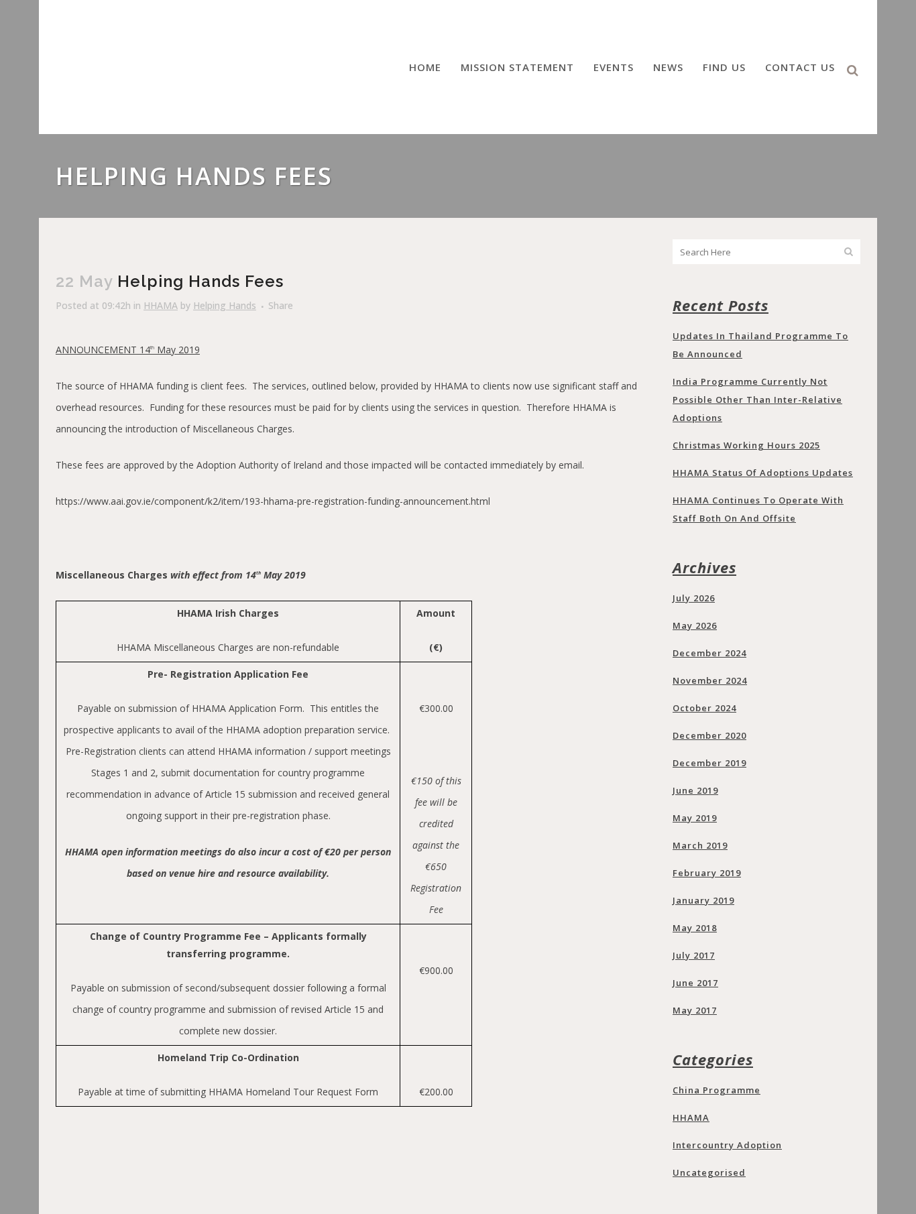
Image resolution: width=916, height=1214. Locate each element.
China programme (716, 1090)
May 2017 (695, 1010)
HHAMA (161, 305)
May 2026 (695, 625)
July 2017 (694, 955)
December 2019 (709, 763)
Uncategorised (709, 1172)
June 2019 (695, 790)
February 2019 (707, 873)
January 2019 (703, 900)
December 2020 (709, 735)
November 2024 (710, 680)
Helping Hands (224, 305)
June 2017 (695, 983)
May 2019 (695, 818)
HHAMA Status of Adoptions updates (763, 473)
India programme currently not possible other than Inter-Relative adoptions (757, 399)
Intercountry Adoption (727, 1145)
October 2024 (704, 708)
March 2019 (700, 845)
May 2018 (695, 928)
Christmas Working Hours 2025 (746, 445)
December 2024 (709, 653)
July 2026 (694, 598)
